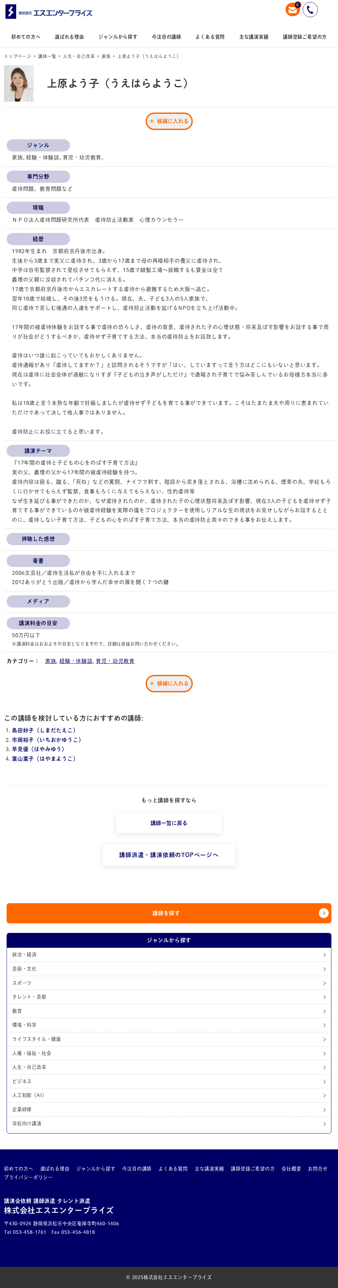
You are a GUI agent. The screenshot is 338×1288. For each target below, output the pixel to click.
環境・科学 (24, 1024)
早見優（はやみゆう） (39, 749)
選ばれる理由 (55, 1168)
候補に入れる (173, 121)
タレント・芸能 (29, 996)
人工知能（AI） (29, 1095)
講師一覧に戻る (169, 823)
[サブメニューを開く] (28, 1169)
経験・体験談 (76, 661)
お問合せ (317, 1168)
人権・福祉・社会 (31, 1053)
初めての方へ (18, 1168)
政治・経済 (24, 954)
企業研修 (22, 1109)
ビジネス (22, 1081)
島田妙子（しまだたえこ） (45, 730)
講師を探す (166, 913)
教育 (17, 1010)
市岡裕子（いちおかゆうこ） (48, 740)
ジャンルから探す (95, 1168)
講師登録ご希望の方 (253, 1168)
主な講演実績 (209, 1168)
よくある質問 (173, 1168)
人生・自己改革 (29, 1067)
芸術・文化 (24, 968)
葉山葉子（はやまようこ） (45, 758)
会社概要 (291, 1168)
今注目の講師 (137, 1168)
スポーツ (22, 982)
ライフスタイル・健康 (36, 1039)
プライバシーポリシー (28, 1177)
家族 (50, 661)
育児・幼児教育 (115, 661)
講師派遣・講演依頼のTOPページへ (169, 855)
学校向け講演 (27, 1123)
